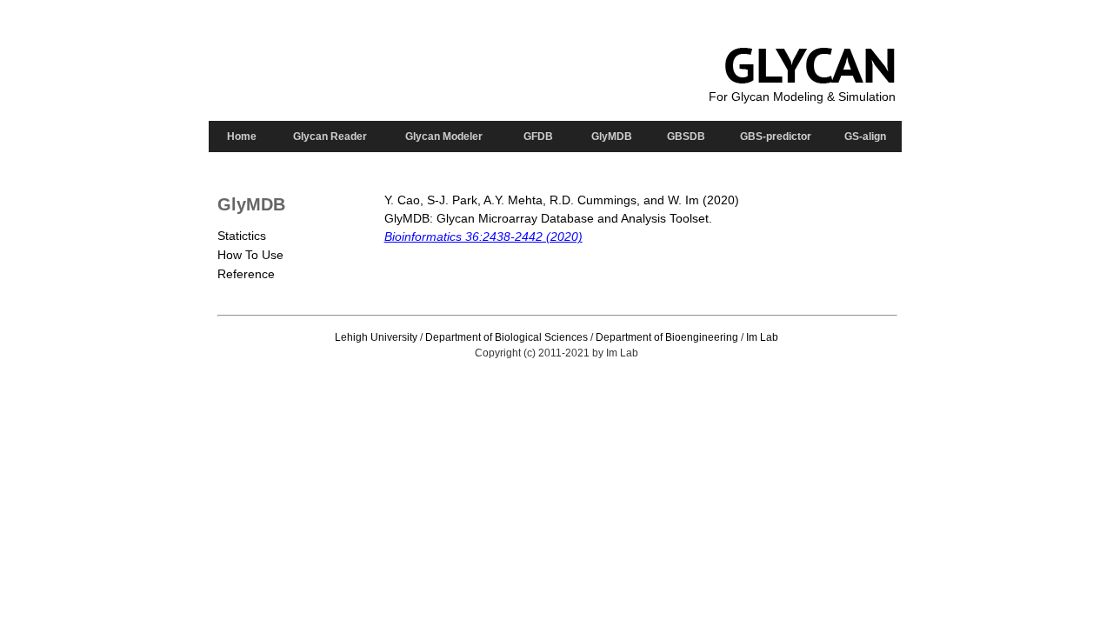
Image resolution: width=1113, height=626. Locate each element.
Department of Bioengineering (667, 337)
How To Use (250, 255)
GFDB (538, 136)
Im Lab (762, 337)
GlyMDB (611, 136)
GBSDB (686, 136)
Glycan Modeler (444, 136)
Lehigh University (376, 337)
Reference (246, 274)
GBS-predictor (775, 136)
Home (242, 136)
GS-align (865, 136)
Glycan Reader (330, 136)
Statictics (241, 236)
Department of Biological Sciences (506, 337)
